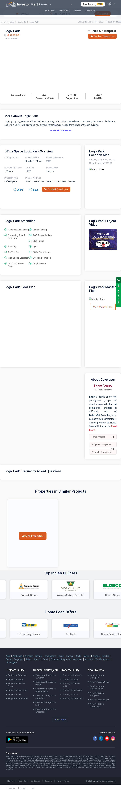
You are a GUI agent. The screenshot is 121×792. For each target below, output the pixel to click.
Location (45, 4)
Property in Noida (70, 679)
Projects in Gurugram (17, 675)
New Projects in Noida (99, 682)
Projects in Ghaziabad (18, 698)
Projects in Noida (15, 679)
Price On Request (103, 31)
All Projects (49, 10)
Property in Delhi (70, 694)
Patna (9, 659)
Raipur (29, 659)
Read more (60, 719)
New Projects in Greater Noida (97, 687)
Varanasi (89, 659)
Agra (8, 655)
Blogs (23, 788)
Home (2, 22)
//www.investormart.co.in (104, 781)
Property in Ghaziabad (73, 698)
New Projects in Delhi (99, 699)
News (33, 788)
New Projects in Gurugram (97, 676)
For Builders (64, 10)
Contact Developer (104, 36)
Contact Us (90, 10)
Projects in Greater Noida (16, 684)
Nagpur (96, 655)
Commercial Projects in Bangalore (45, 696)
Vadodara (77, 659)
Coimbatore (50, 655)
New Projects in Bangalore (97, 694)
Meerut (86, 655)
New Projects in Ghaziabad (97, 705)
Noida (11, 22)
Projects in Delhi (15, 694)
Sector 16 (22, 22)
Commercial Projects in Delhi (45, 703)
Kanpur (69, 655)
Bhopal (38, 655)
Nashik (105, 655)
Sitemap (12, 788)
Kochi (78, 655)
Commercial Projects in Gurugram (45, 676)
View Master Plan (102, 307)
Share (20, 189)
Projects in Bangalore (17, 690)
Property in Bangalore (72, 690)
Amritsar (29, 655)
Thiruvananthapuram (61, 659)
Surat (45, 659)
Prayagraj (18, 659)
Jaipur (61, 655)
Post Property (92, 4)
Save (36, 189)
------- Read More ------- (60, 130)
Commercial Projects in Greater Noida (45, 690)
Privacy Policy (63, 781)
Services (77, 10)
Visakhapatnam (102, 659)
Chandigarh (11, 662)
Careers (48, 781)
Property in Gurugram (72, 675)
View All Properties (33, 536)
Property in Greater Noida (71, 684)
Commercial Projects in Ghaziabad (45, 710)
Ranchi (37, 659)
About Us (22, 781)
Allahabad (17, 655)
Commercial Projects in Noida (45, 683)
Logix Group (13, 35)
